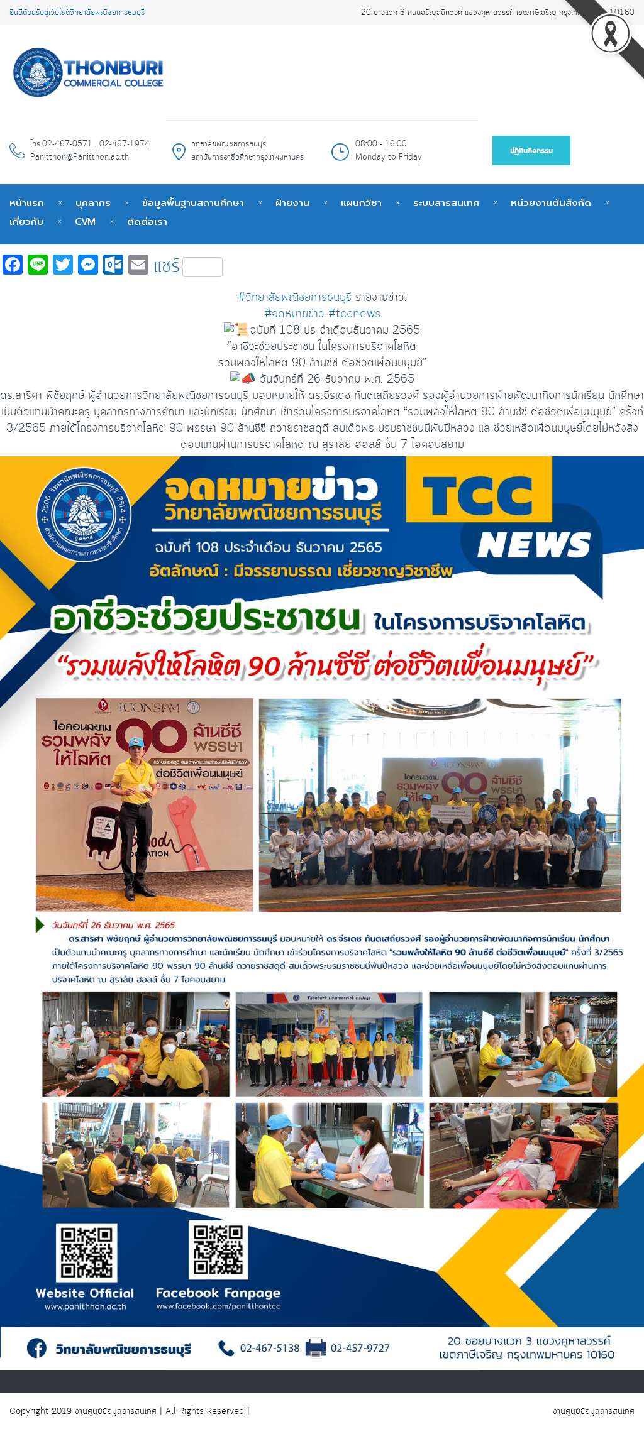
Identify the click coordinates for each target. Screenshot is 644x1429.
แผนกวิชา (361, 203)
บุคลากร (93, 203)
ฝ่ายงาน (292, 203)
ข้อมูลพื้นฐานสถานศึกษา (193, 203)
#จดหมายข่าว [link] (294, 314)
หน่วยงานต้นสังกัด (551, 203)
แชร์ (166, 267)
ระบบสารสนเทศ (446, 203)
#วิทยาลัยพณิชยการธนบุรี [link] (295, 298)
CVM (85, 222)
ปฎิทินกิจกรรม (531, 151)
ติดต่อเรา (147, 222)
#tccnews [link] (354, 314)
